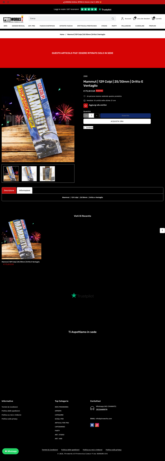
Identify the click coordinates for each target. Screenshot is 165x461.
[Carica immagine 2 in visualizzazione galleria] (29, 173)
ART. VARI (58, 439)
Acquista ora (117, 121)
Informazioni (24, 190)
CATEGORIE (59, 415)
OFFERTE (58, 411)
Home (62, 34)
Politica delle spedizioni (11, 411)
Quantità (87, 111)
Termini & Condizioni (10, 407)
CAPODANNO (60, 427)
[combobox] (72, 18)
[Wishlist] (85, 105)
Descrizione (9, 190)
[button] (6, 26)
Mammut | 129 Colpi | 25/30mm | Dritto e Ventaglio (21, 262)
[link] (82, 53)
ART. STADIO (59, 435)
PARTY (57, 431)
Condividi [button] (89, 127)
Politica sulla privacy (9, 419)
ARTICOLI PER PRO (62, 423)
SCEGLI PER (59, 419)
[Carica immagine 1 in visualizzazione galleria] (11, 173)
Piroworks (68, 454)
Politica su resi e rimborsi (11, 415)
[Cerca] (113, 18)
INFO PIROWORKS (61, 407)
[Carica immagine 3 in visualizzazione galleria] (47, 173)
